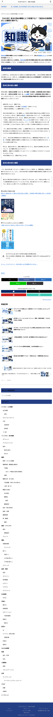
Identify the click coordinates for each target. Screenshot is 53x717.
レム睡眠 (26, 94)
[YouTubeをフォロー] (13, 294)
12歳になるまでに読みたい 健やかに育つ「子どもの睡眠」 (17, 225)
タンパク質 (27, 120)
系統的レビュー (42, 55)
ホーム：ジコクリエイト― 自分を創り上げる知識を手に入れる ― (19, 264)
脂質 (24, 115)
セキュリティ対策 (26, 710)
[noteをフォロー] (39, 294)
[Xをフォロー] (39, 291)
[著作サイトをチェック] (13, 291)
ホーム (9, 708)
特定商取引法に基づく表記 (44, 710)
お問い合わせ (26, 712)
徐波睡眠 (24, 106)
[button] (35, 283)
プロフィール (26, 708)
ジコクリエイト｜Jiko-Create (26, 2)
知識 (3, 273)
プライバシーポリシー (44, 708)
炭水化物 (3, 55)
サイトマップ (9, 710)
